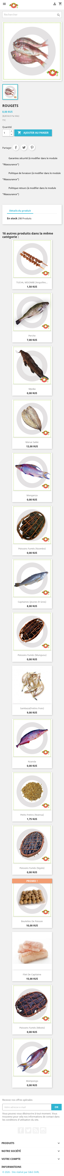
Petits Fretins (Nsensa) (32, 814)
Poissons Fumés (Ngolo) (32, 868)
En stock (12, 218)
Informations (11, 1167)
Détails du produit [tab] (20, 210)
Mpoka (32, 388)
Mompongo (32, 1080)
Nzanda (32, 761)
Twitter (28, 1130)
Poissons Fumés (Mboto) (32, 1027)
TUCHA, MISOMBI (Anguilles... (32, 282)
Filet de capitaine (32, 974)
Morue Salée (32, 442)
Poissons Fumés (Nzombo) (32, 548)
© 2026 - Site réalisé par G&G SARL (20, 1172)
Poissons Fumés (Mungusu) (32, 655)
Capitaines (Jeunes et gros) (32, 601)
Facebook (21, 1130)
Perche (32, 335)
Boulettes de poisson (32, 921)
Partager (16, 147)
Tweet (24, 147)
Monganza (32, 495)
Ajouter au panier (33, 133)
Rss (36, 1130)
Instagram (43, 1130)
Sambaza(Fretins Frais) (32, 708)
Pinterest (32, 147)
